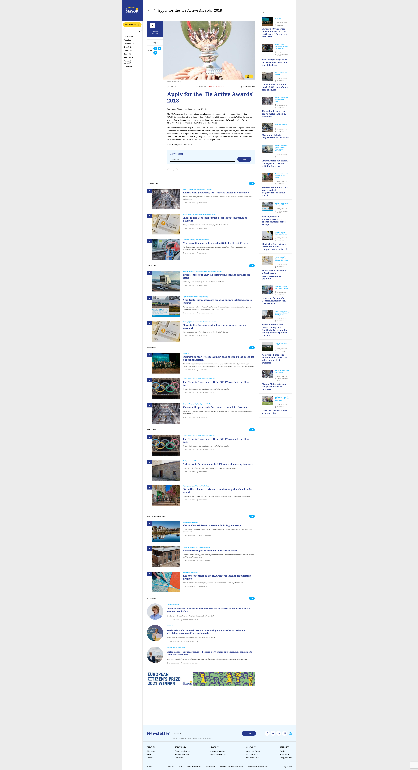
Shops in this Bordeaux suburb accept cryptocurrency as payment (215, 219)
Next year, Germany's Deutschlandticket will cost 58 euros (216, 243)
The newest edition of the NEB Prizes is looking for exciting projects (217, 577)
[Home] (148, 10)
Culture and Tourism (253, 751)
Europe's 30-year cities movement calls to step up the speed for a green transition (219, 358)
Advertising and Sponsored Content (231, 766)
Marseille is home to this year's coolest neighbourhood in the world (217, 491)
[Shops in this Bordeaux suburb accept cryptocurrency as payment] (166, 224)
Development (179, 758)
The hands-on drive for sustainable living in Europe (212, 525)
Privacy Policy (210, 766)
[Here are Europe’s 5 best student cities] (267, 400)
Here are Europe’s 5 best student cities (274, 412)
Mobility (282, 751)
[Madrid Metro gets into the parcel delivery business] (267, 374)
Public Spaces (284, 754)
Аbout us (127, 40)
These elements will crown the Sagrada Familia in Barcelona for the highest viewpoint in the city (274, 330)
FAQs (180, 766)
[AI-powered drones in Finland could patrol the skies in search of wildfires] (267, 346)
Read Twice (128, 57)
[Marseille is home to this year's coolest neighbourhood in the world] (166, 495)
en (152, 26)
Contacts (150, 758)
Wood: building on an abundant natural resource (210, 550)
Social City (128, 54)
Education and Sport (155, 32)
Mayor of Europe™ (127, 62)
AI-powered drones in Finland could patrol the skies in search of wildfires (274, 359)
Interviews (128, 66)
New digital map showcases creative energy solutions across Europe (217, 301)
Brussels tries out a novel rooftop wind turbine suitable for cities (216, 276)
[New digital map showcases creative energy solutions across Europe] (166, 306)
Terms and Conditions (194, 766)
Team (149, 754)
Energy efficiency (286, 758)
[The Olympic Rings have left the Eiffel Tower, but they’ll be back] (166, 388)
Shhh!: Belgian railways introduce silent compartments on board (274, 247)
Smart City (128, 47)
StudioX (289, 767)
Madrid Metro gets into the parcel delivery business (274, 387)
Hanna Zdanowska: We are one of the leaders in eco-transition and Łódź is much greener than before (208, 610)
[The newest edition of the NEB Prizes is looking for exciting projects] (166, 582)
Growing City (129, 43)
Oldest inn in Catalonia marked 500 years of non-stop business (218, 464)
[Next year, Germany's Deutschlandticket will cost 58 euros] (166, 249)
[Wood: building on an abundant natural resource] (166, 556)
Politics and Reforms (182, 754)
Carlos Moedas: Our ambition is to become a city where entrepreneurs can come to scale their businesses (209, 653)
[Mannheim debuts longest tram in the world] (267, 127)
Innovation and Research (218, 754)
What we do (151, 751)
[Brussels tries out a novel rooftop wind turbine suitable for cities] (166, 281)
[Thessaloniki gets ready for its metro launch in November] (166, 199)
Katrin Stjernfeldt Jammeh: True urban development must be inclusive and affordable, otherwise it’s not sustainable (206, 631)
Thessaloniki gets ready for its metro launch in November (216, 192)
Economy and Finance (182, 751)
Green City (128, 50)
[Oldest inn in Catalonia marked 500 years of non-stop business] (166, 470)
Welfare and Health (252, 758)
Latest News (128, 36)
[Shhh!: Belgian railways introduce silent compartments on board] (267, 235)
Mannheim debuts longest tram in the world (275, 136)
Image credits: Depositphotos (258, 766)
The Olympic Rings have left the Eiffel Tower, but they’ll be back (216, 383)
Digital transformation (217, 751)
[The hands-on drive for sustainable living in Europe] (166, 531)
